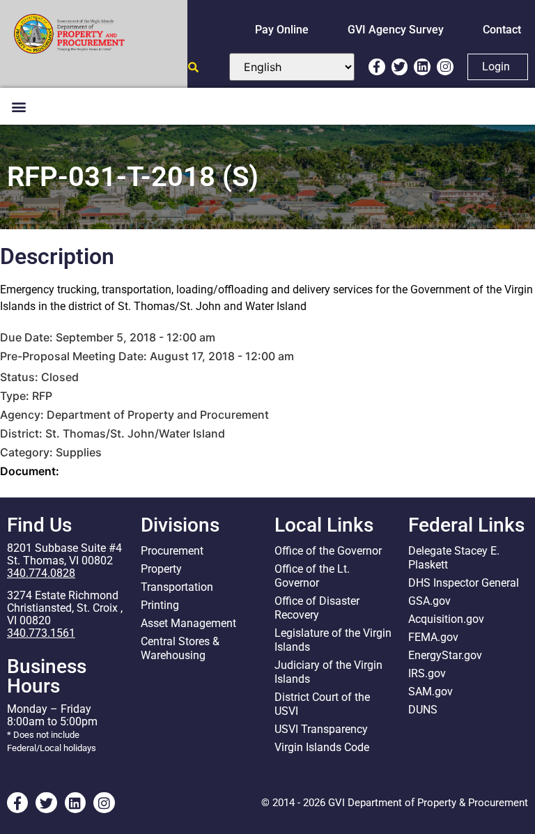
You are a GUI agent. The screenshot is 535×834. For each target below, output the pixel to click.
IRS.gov (427, 673)
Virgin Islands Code (321, 747)
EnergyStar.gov (445, 655)
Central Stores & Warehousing (180, 648)
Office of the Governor (328, 550)
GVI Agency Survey (396, 29)
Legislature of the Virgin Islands (332, 640)
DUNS (422, 709)
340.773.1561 (41, 633)
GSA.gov (429, 601)
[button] (18, 106)
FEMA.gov (433, 637)
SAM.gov (430, 691)
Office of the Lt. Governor (312, 575)
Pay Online (282, 29)
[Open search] (193, 67)
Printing (160, 605)
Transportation (177, 587)
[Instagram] (445, 67)
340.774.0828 (41, 573)
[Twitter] (399, 67)
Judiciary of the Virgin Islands (328, 672)
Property (161, 569)
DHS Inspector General (463, 582)
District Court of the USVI (322, 704)
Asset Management (188, 623)
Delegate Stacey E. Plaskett (453, 557)
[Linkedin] (422, 67)
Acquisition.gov (446, 619)
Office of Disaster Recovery (316, 607)
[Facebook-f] (377, 67)
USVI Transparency (321, 729)
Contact (502, 29)
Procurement (172, 550)
